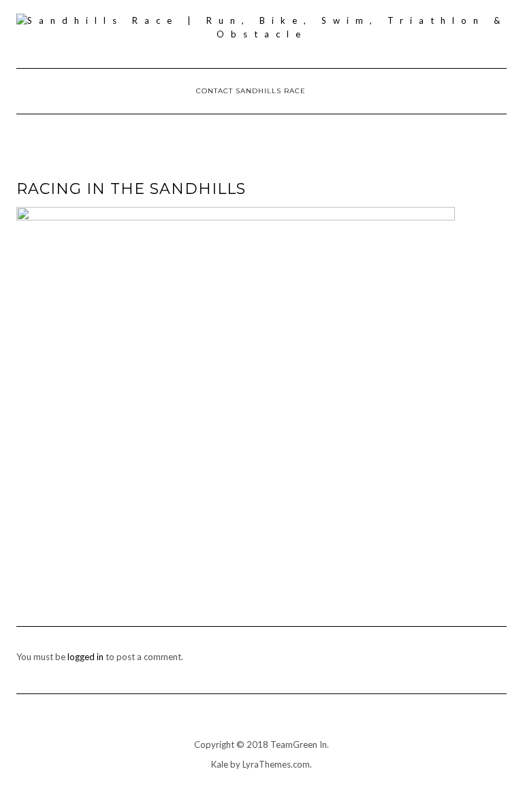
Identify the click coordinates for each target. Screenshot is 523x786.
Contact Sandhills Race (251, 90)
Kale (219, 764)
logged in (85, 656)
